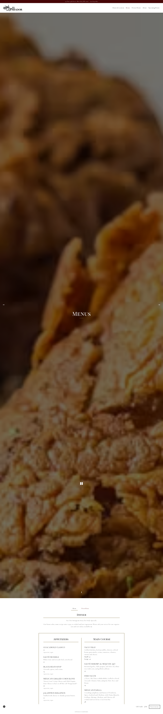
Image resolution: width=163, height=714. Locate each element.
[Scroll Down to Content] (81, 593)
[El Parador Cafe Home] (12, 8)
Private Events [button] (136, 8)
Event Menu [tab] (85, 608)
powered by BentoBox (81, 711)
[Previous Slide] (3, 305)
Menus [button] (128, 8)
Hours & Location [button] (118, 8)
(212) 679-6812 (94, 1)
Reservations (155, 707)
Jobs (145, 707)
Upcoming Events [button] (153, 8)
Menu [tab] (74, 608)
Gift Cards (139, 707)
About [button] (145, 8)
